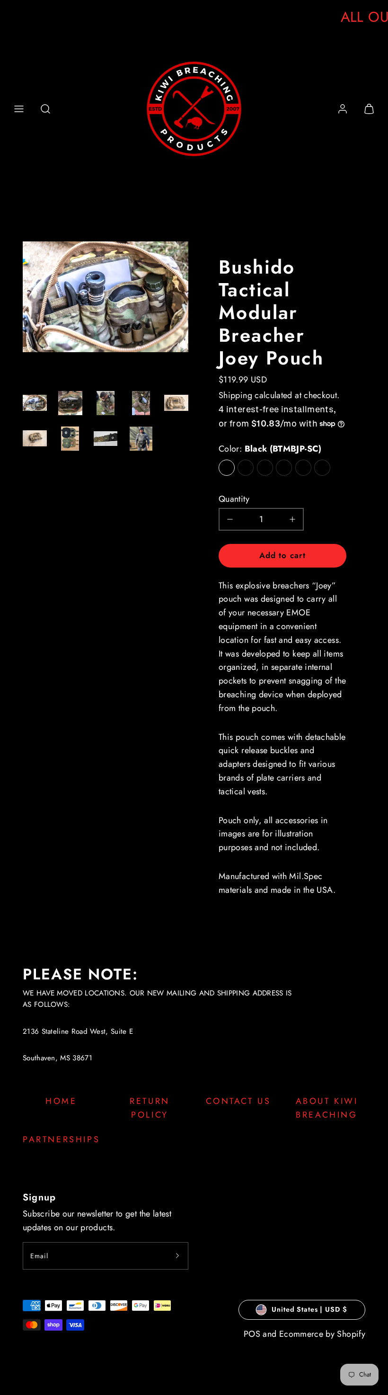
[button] (19, 109)
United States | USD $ (309, 1309)
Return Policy (150, 1108)
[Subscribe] (177, 1256)
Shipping (235, 395)
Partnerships (61, 1139)
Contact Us (238, 1101)
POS (252, 1334)
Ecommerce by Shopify (322, 1334)
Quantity (234, 499)
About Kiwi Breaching (327, 1108)
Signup (39, 1197)
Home (61, 1101)
